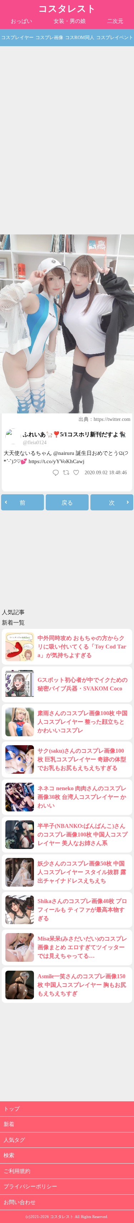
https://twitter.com (112, 419)
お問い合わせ (20, 1202)
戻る (67, 503)
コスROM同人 (79, 37)
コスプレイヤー (17, 37)
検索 (9, 1155)
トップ (12, 1109)
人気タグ (14, 1140)
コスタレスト (67, 9)
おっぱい (21, 21)
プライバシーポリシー (30, 1186)
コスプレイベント (114, 37)
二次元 (115, 21)
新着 (9, 1124)
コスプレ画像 (49, 37)
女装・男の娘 (70, 21)
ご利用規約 (17, 1171)
